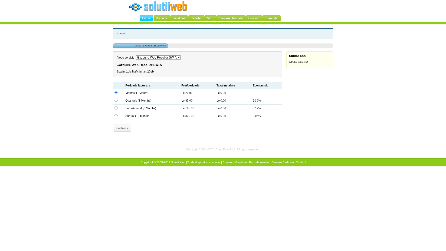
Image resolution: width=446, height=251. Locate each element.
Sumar (120, 33)
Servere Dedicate (283, 162)
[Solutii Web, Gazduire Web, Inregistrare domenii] (158, 11)
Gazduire (241, 162)
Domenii (228, 162)
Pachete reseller (259, 162)
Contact (301, 162)
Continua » (122, 128)
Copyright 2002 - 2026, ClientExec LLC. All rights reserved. (223, 149)
